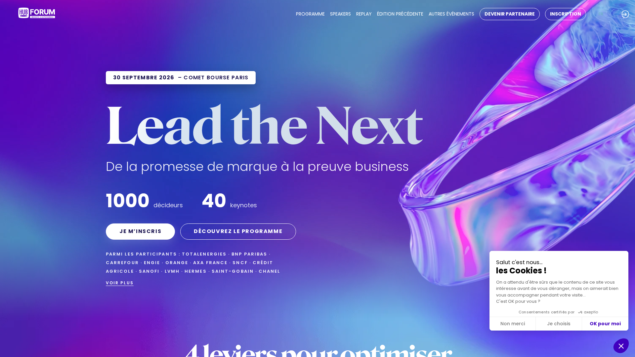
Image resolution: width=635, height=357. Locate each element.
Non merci (512, 323)
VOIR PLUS (120, 283)
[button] (510, 14)
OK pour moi (605, 323)
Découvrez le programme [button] (238, 231)
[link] (310, 14)
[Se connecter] (625, 14)
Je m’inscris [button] (140, 231)
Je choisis (559, 323)
